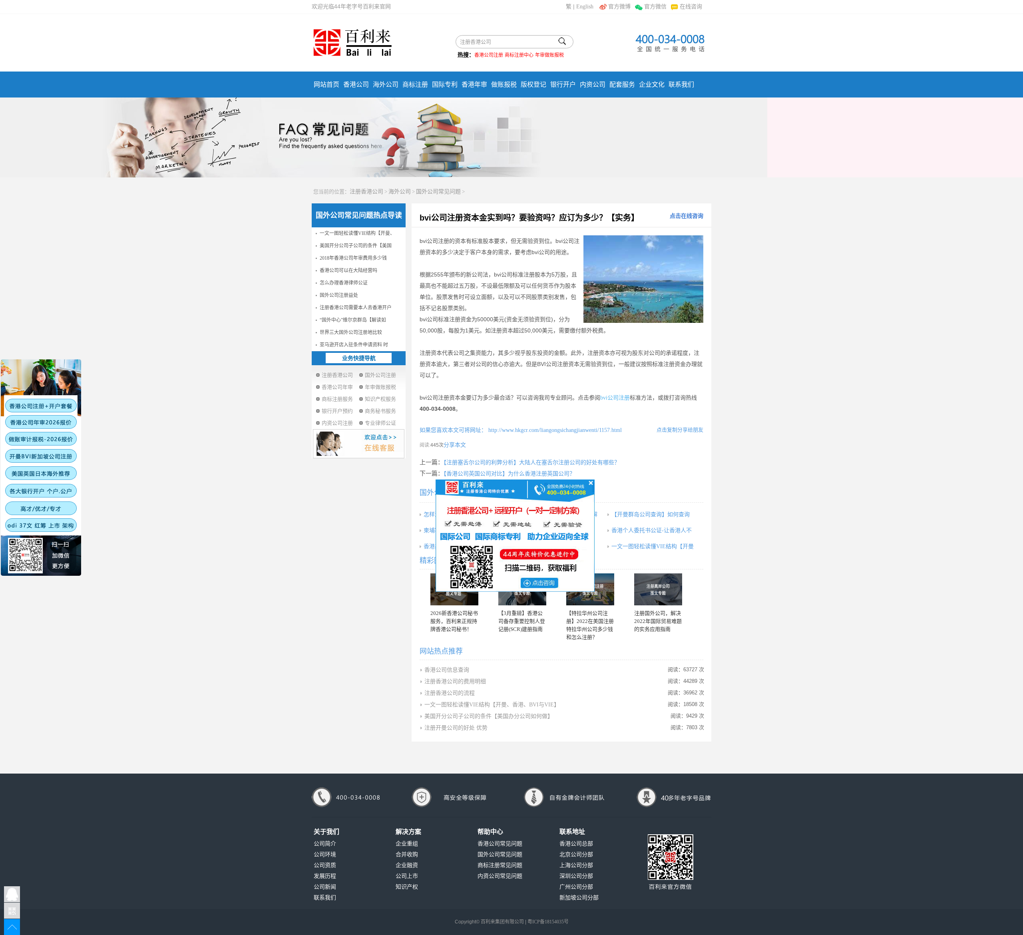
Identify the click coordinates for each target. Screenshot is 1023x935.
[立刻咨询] (515, 535)
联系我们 (681, 84)
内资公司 (592, 84)
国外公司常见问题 (438, 192)
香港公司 (356, 84)
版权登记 (533, 84)
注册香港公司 (366, 192)
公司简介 (325, 844)
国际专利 (445, 84)
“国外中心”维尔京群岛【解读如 (353, 320)
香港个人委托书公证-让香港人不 (651, 530)
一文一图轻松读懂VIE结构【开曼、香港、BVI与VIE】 (491, 705)
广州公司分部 (576, 887)
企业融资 (407, 865)
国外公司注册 (380, 375)
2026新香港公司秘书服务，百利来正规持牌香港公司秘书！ (454, 621)
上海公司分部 (576, 865)
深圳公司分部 (576, 876)
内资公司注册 (337, 423)
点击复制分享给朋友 (680, 430)
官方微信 (655, 7)
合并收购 (407, 854)
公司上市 (407, 876)
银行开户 (563, 84)
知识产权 (407, 887)
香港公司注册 (488, 55)
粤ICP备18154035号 (548, 922)
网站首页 (326, 84)
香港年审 (474, 84)
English (584, 7)
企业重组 (407, 844)
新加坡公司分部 (579, 898)
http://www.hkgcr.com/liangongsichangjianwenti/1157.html (554, 430)
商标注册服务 (337, 399)
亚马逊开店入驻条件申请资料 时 (354, 345)
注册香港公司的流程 (449, 693)
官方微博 (619, 7)
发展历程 (325, 876)
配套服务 (622, 84)
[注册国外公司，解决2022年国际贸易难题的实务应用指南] (658, 589)
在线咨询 (691, 7)
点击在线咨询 (686, 216)
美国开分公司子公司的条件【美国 (356, 246)
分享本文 (455, 445)
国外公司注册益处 (339, 295)
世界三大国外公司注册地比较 (351, 332)
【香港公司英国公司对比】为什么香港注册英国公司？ (509, 474)
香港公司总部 (576, 844)
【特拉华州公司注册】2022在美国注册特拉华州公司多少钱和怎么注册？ (590, 625)
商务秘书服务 (380, 411)
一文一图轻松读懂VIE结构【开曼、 (357, 233)
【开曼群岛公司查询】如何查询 (650, 514)
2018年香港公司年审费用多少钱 (353, 258)
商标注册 (415, 84)
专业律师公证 (380, 423)
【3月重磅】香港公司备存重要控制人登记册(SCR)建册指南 (521, 621)
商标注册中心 (519, 55)
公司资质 (325, 865)
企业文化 (652, 84)
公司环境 (325, 854)
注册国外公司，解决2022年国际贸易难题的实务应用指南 (658, 621)
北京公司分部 (576, 854)
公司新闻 (325, 887)
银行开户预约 (337, 411)
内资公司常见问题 (500, 876)
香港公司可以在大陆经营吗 (348, 270)
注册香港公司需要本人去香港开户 (356, 307)
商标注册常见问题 (500, 865)
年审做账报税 (549, 55)
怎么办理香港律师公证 (344, 283)
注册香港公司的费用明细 (455, 681)
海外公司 (385, 84)
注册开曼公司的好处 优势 (456, 728)
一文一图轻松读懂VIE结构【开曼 (652, 546)
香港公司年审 (337, 387)
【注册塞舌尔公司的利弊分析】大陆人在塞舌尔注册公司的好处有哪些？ (532, 463)
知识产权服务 (380, 399)
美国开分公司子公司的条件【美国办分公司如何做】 (488, 716)
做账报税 (504, 84)
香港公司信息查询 (446, 670)
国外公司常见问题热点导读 (359, 215)
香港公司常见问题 (500, 844)
